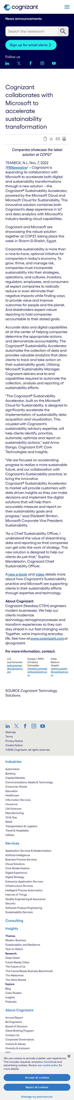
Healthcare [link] (12, 795)
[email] (58, 138)
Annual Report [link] (14, 1017)
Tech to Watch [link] (14, 948)
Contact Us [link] (12, 1035)
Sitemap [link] (10, 732)
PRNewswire (17, 167)
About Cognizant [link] (19, 1010)
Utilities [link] (9, 834)
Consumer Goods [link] (16, 786)
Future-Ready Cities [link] (17, 962)
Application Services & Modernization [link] (28, 850)
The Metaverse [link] (14, 975)
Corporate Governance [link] (19, 1039)
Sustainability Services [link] (19, 912)
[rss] (51, 138)
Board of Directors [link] (16, 1026)
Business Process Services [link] (21, 859)
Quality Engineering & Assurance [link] (25, 899)
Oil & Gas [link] (11, 817)
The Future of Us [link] (15, 966)
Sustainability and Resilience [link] (22, 944)
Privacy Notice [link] (14, 740)
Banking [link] (10, 773)
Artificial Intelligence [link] (17, 855)
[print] (64, 138)
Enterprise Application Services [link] (24, 881)
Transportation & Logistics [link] (21, 826)
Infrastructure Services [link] (19, 885)
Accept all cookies (37, 1077)
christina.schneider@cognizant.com (37, 672)
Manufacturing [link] (14, 812)
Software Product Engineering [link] (23, 907)
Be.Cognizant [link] (13, 1021)
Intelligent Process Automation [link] (23, 890)
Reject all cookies (37, 1087)
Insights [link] (10, 997)
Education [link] (11, 791)
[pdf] (45, 138)
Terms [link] (9, 736)
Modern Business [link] (15, 940)
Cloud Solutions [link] (15, 863)
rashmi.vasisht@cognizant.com (59, 672)
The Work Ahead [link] (15, 979)
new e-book (17, 574)
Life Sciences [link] (13, 808)
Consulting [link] (14, 921)
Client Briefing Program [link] (19, 1030)
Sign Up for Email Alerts (29, 45)
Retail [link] (8, 821)
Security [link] (10, 903)
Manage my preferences (37, 1096)
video (40, 574)
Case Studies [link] (13, 992)
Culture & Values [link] (15, 1043)
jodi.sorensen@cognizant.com (15, 668)
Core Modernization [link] (17, 868)
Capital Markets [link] (15, 777)
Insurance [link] (11, 804)
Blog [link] (8, 988)
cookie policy (50, 1065)
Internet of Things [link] (16, 894)
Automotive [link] (12, 769)
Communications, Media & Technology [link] (29, 782)
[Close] (69, 1056)
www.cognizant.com (47, 638)
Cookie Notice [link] (13, 745)
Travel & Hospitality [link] (17, 830)
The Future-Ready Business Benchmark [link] (29, 971)
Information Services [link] (18, 799)
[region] (37, 1076)
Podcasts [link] (11, 1001)
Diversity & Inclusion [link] (17, 1048)
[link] (8, 726)
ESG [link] (8, 1052)
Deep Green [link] (12, 957)
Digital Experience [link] (16, 872)
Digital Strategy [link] (14, 876)
